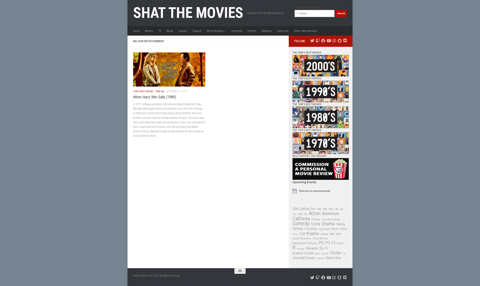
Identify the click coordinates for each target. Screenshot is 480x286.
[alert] (320, 191)
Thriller (335, 253)
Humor (343, 228)
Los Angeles (309, 233)
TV (159, 31)
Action (315, 213)
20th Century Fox (303, 209)
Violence (320, 258)
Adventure (330, 214)
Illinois (295, 234)
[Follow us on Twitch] (318, 41)
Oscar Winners (320, 238)
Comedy (300, 224)
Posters (252, 31)
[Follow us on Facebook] (323, 41)
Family (340, 224)
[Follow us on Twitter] (312, 41)
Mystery (324, 234)
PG (321, 243)
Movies (149, 31)
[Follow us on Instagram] (334, 41)
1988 (336, 209)
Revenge (300, 248)
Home (136, 31)
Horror (335, 229)
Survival (325, 253)
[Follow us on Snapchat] (339, 41)
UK (344, 253)
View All (160, 91)
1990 (294, 214)
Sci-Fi (324, 248)
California (301, 219)
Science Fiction (303, 253)
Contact (182, 31)
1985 (318, 209)
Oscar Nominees (301, 238)
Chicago (315, 219)
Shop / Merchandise (305, 31)
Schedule (236, 31)
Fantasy (297, 229)
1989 (342, 209)
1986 (324, 209)
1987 (330, 209)
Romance (312, 248)
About (169, 31)
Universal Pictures (303, 258)
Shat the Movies (188, 12)
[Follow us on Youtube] (329, 41)
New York (335, 234)
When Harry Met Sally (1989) (154, 97)
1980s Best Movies (143, 91)
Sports (317, 253)
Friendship (310, 229)
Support (197, 31)
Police (340, 243)
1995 (300, 214)
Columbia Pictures (331, 219)
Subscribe (283, 31)
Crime (315, 224)
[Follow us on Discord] (345, 41)
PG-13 (330, 243)
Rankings (267, 31)
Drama (328, 224)
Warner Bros (333, 258)
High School (324, 229)
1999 (306, 214)
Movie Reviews (215, 31)
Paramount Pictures (304, 243)
